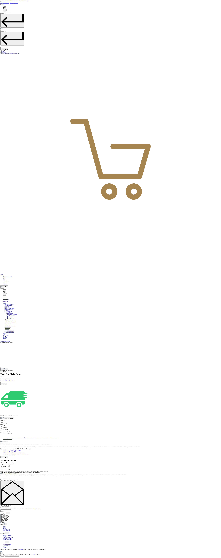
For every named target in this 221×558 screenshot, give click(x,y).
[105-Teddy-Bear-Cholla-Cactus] (6, 342)
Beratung (4, 528)
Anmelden (2, 51)
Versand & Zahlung (6, 529)
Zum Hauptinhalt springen (5, 0)
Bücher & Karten (10, 318)
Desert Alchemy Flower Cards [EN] (9, 451)
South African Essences (9, 330)
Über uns (4, 527)
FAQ (4, 334)
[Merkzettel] (1, 46)
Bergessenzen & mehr (9, 309)
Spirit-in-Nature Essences (9, 331)
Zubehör (4, 336)
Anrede (1, 505)
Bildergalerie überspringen (5, 341)
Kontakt (4, 526)
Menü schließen (5, 49)
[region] (110, 356)
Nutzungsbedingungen (37, 508)
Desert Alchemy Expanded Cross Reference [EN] (12, 450)
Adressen (13, 53)
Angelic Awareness (10, 315)
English (4, 7)
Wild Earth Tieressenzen (9, 332)
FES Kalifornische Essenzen (10, 320)
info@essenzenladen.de (4, 3)
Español (4, 8)
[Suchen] (12, 21)
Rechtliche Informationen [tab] (7, 439)
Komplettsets (9, 317)
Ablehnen (2, 555)
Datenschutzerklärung (7, 544)
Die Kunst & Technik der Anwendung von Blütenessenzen (13, 452)
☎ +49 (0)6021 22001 (14, 3)
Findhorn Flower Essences (10, 321)
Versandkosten (20, 549)
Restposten (5, 338)
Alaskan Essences (8, 305)
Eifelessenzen (7, 319)
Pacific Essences (8, 327)
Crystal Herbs (7, 310)
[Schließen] (0, 367)
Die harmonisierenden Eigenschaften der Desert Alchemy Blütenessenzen (16, 453)
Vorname (2, 506)
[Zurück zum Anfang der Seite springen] (1, 553)
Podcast (4, 536)
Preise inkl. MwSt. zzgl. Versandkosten (7, 380)
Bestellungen (17, 53)
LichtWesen (7, 324)
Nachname (2, 507)
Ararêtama (7, 306)
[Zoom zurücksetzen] (4, 369)
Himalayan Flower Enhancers (10, 322)
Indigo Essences (8, 323)
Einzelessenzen (10, 313)
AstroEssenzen (7, 307)
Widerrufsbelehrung (6, 545)
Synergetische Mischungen (12, 314)
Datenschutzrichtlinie (27, 508)
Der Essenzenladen (8, 311)
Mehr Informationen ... (36, 554)
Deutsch (4, 6)
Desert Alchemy (8, 312)
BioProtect (5, 337)
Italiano (4, 11)
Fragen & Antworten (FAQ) (8, 537)
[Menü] (1, 28)
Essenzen (4, 303)
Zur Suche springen (14, 0)
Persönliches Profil (7, 53)
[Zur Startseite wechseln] (5, 1)
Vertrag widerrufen (6, 530)
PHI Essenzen (7, 328)
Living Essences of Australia (10, 326)
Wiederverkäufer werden (7, 539)
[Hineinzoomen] (7, 369)
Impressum (5, 547)
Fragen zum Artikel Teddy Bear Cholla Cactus (10, 473)
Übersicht (2, 53)
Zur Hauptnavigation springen (23, 0)
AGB (4, 546)
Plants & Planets (10, 316)
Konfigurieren (7, 555)
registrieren (4, 52)
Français (4, 293)
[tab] (30, 437)
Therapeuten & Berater (7, 538)
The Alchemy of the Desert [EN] (9, 454)
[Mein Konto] (0, 47)
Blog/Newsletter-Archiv (7, 535)
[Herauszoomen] (1, 369)
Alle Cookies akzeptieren (15, 555)
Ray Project (7, 329)
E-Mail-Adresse (3, 480)
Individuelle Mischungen (9, 304)
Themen (4, 333)
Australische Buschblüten (9, 308)
